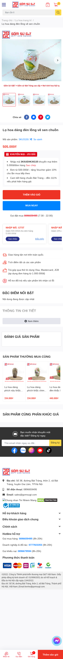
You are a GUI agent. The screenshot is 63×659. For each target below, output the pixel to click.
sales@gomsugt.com (25, 494)
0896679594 (24, 551)
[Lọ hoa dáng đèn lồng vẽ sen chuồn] (31, 60)
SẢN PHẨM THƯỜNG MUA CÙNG (27, 356)
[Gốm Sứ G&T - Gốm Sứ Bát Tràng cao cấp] (26, 5)
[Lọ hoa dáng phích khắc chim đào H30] (37, 373)
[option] (31, 60)
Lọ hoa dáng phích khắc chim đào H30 (35, 390)
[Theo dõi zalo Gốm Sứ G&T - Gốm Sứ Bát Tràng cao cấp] (23, 450)
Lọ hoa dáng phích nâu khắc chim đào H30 (12, 390)
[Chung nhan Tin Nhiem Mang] (19, 499)
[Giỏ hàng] (56, 5)
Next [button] (57, 60)
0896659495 (30, 215)
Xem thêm (33, 321)
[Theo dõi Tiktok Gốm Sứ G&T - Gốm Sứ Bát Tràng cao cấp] (49, 450)
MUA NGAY (31, 205)
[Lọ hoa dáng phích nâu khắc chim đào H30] (14, 373)
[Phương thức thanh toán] (24, 565)
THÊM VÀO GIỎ (31, 194)
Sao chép (31, 165)
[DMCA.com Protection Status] (47, 499)
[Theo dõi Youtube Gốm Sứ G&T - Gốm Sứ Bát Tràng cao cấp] (40, 450)
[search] (58, 12)
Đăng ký (55, 442)
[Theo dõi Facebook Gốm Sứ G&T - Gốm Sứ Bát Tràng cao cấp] (14, 450)
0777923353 (35, 544)
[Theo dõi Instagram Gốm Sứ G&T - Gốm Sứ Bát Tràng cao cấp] (31, 450)
